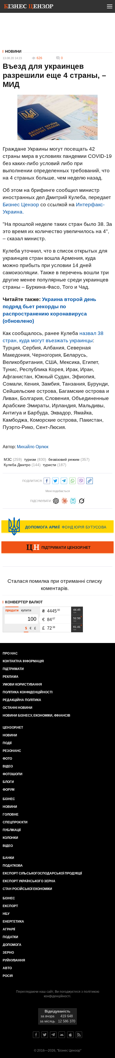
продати (11, 610)
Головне (10, 814)
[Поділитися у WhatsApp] (72, 480)
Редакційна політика (22, 700)
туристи (54, 465)
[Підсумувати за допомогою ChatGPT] (56, 500)
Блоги (8, 782)
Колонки (10, 838)
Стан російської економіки (27, 889)
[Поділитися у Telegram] (64, 480)
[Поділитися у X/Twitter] (55, 480)
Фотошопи (12, 774)
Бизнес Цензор (21, 204)
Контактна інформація (23, 661)
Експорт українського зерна (29, 881)
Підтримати (13, 669)
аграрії (9, 929)
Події (7, 743)
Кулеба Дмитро (22, 465)
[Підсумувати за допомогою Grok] (81, 500)
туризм (35, 459)
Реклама (10, 677)
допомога (12, 945)
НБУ (6, 914)
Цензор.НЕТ (13, 727)
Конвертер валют (24, 602)
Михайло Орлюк (32, 446)
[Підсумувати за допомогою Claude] (64, 500)
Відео (8, 766)
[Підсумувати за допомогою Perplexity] (73, 500)
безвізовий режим (69, 459)
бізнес (9, 898)
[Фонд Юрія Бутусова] (57, 526)
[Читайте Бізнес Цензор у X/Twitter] (44, 1035)
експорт (10, 906)
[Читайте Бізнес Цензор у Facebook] (36, 1035)
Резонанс (12, 751)
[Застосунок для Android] (62, 1035)
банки (8, 858)
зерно (8, 952)
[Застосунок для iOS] (70, 1035)
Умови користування (22, 684)
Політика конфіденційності (27, 692)
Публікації (12, 830)
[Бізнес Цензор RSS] (79, 1035)
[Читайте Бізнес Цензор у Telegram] (53, 1035)
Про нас (10, 653)
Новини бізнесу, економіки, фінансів (36, 715)
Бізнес (9, 799)
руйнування (14, 960)
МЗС (13, 459)
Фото (7, 758)
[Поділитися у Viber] (81, 480)
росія (8, 976)
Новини (13, 51)
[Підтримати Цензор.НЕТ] (57, 548)
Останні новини (17, 708)
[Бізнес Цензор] (28, 7)
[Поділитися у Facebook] (47, 480)
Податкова (13, 865)
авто (7, 968)
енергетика (13, 921)
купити (26, 610)
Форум (8, 789)
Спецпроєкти (15, 822)
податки (10, 937)
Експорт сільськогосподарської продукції (42, 873)
